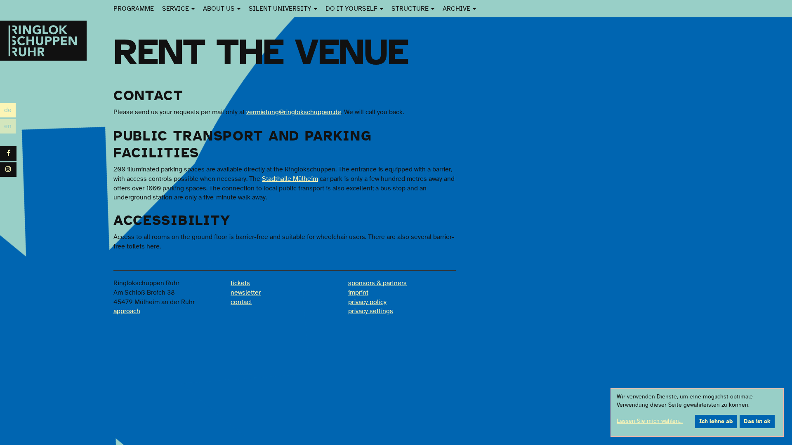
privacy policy (367, 302)
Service (176, 8)
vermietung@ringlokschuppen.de (293, 112)
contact (241, 302)
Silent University (281, 8)
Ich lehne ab (716, 421)
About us (219, 8)
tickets (240, 283)
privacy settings (370, 311)
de (10, 111)
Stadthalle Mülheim (290, 179)
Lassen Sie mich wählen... (650, 421)
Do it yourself (352, 8)
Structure (410, 8)
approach (126, 311)
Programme (133, 8)
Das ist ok (757, 421)
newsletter (246, 292)
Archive (457, 8)
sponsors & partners (377, 283)
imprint (358, 292)
